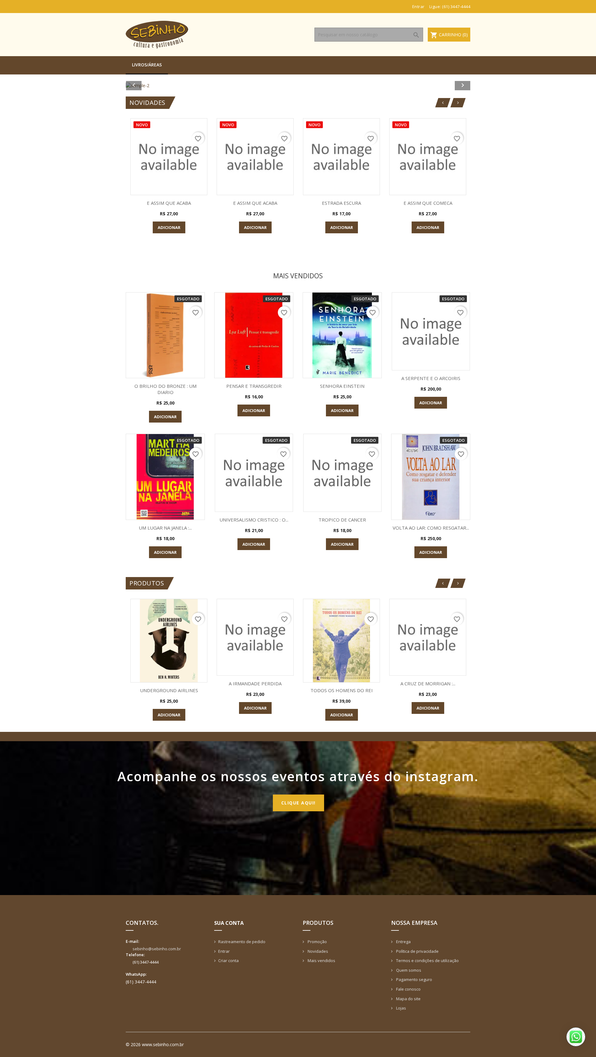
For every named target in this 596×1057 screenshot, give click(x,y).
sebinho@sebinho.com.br (157, 949)
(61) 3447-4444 (456, 6)
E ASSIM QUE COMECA (428, 203)
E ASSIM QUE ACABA (169, 203)
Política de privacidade (417, 951)
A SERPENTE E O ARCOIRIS (430, 378)
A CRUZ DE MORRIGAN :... (427, 683)
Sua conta (229, 923)
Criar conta (228, 960)
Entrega (403, 941)
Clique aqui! (298, 803)
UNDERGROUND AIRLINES (169, 690)
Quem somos (408, 970)
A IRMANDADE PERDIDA (255, 683)
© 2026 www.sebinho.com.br (155, 1044)
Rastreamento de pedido (241, 941)
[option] (298, 85)
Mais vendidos (321, 960)
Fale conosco (408, 989)
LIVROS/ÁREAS (147, 65)
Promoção (317, 941)
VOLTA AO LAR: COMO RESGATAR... (431, 528)
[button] (152, 85)
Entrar (224, 951)
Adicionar (169, 227)
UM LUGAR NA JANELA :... (165, 528)
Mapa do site (408, 998)
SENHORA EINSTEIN (342, 386)
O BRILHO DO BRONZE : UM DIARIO (165, 389)
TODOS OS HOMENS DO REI (341, 690)
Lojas (400, 1008)
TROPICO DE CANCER (342, 520)
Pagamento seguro (413, 979)
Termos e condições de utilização (427, 960)
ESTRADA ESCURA (341, 203)
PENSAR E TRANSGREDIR (254, 386)
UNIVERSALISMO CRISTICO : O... (253, 520)
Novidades (317, 951)
